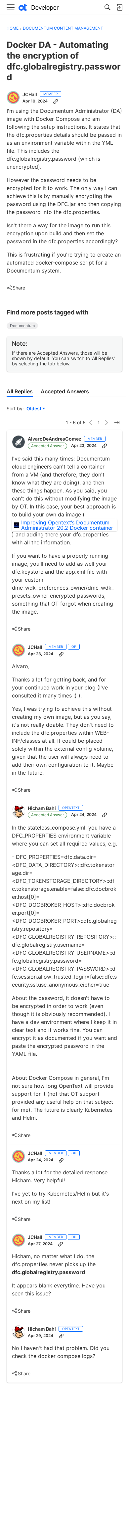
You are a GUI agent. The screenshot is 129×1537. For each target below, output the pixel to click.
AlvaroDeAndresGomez (54, 439)
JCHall (29, 94)
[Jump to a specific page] (117, 422)
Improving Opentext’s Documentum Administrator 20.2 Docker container (67, 525)
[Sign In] (119, 7)
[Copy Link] (56, 101)
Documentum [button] (22, 325)
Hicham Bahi (42, 808)
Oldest (34, 409)
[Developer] (39, 7)
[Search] (107, 7)
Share (16, 288)
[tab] (20, 391)
